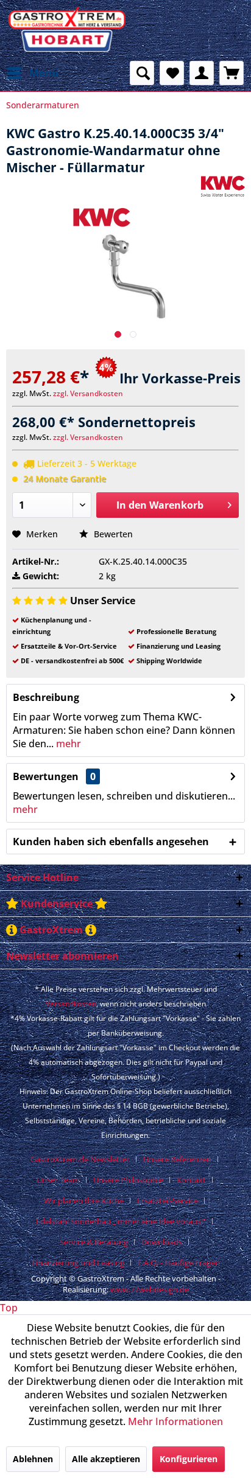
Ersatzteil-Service (167, 1200)
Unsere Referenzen (177, 1159)
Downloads (161, 1241)
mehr (67, 743)
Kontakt (191, 1179)
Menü (43, 73)
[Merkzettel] (172, 73)
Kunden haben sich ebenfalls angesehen (111, 841)
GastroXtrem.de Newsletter (80, 1159)
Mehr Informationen (175, 1421)
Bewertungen (46, 776)
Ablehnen (33, 1459)
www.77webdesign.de (149, 1289)
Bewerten (112, 534)
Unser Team (58, 1179)
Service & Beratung (94, 1241)
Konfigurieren (188, 1459)
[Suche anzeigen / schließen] (142, 73)
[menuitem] (32, 73)
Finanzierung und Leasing (78, 1262)
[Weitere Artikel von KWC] (223, 186)
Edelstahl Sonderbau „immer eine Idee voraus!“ (121, 1221)
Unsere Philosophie (128, 1179)
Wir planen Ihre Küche (84, 1200)
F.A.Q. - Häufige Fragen (179, 1262)
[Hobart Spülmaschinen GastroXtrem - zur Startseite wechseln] (65, 30)
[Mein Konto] (201, 73)
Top (9, 1307)
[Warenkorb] (231, 73)
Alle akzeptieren (106, 1459)
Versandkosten (71, 1004)
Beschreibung (46, 697)
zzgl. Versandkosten (88, 393)
